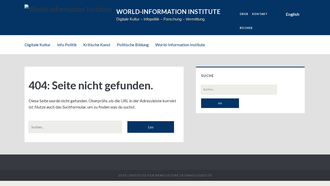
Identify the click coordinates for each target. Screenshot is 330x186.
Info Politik (67, 44)
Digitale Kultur (37, 44)
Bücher (246, 27)
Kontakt (260, 14)
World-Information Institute (180, 44)
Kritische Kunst (96, 44)
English (292, 14)
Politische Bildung (133, 44)
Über (244, 14)
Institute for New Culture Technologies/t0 (170, 175)
